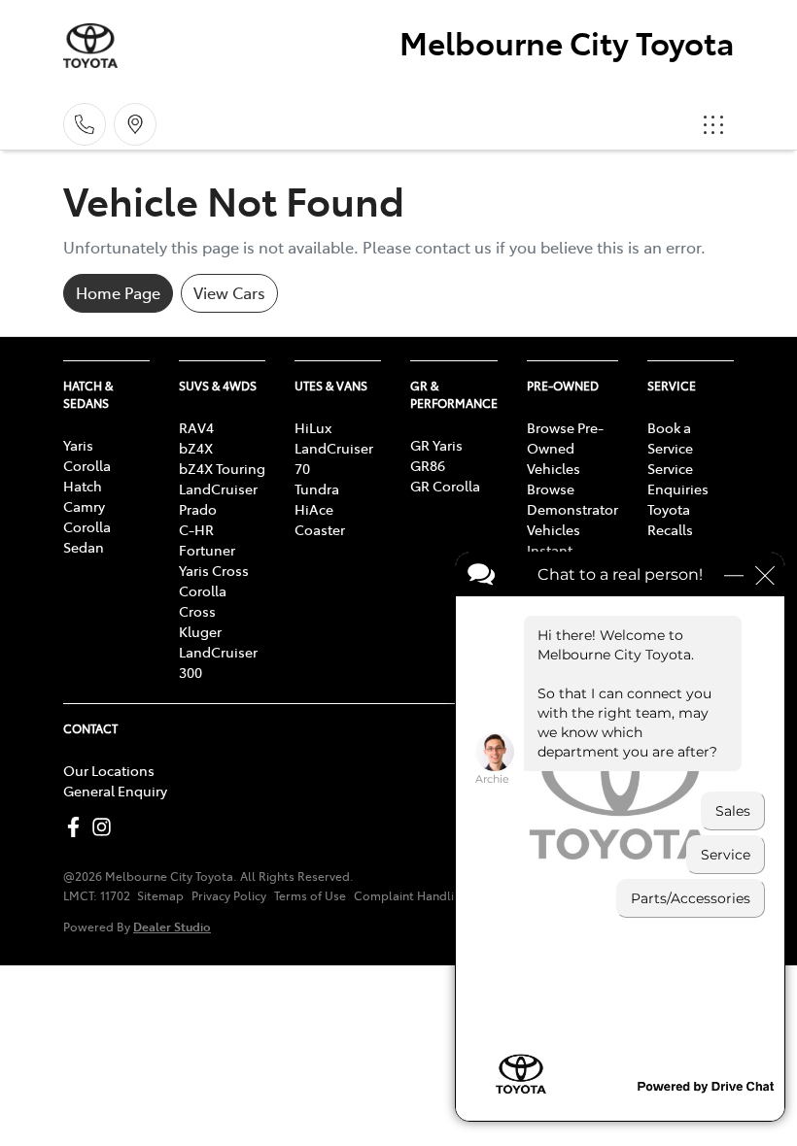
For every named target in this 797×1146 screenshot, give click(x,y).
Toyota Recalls (670, 519)
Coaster (320, 529)
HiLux (313, 427)
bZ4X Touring (222, 468)
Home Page (118, 292)
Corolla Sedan (87, 536)
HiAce (314, 509)
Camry (84, 506)
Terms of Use (310, 895)
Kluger (200, 631)
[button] (713, 124)
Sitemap (160, 895)
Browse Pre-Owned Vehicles (565, 448)
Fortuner (207, 549)
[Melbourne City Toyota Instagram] (105, 827)
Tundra (317, 488)
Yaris (78, 445)
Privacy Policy (228, 895)
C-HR (196, 529)
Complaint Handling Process (434, 895)
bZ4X (196, 447)
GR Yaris (436, 445)
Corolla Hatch (87, 475)
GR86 (427, 465)
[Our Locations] (135, 124)
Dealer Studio (172, 926)
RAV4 (196, 427)
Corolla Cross (202, 601)
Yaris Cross (214, 570)
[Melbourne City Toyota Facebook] (77, 827)
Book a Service (670, 437)
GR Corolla (445, 485)
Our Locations (109, 770)
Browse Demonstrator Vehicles (572, 509)
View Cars (229, 292)
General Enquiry (115, 790)
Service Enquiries (678, 478)
